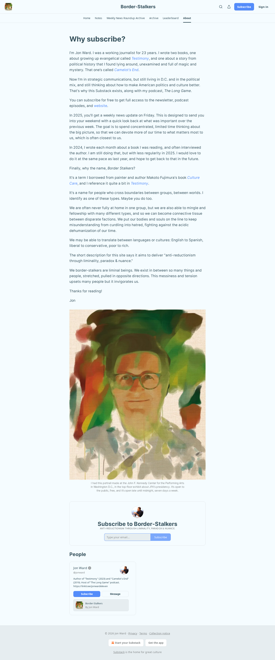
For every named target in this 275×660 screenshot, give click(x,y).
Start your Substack (127, 642)
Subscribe (244, 7)
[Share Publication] (229, 6)
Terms (143, 633)
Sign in (263, 7)
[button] (87, 18)
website (100, 106)
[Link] (64, 39)
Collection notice (159, 633)
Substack (119, 652)
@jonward (79, 572)
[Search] (220, 6)
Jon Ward (80, 568)
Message (115, 594)
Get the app (156, 642)
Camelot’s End (126, 70)
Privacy (132, 633)
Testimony (140, 58)
